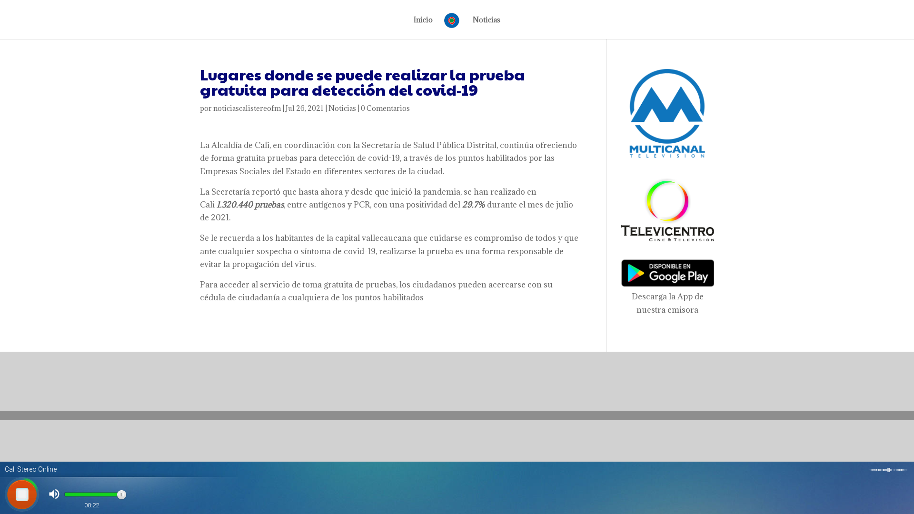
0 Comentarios (385, 108)
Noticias (486, 20)
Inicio (423, 20)
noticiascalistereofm (247, 108)
